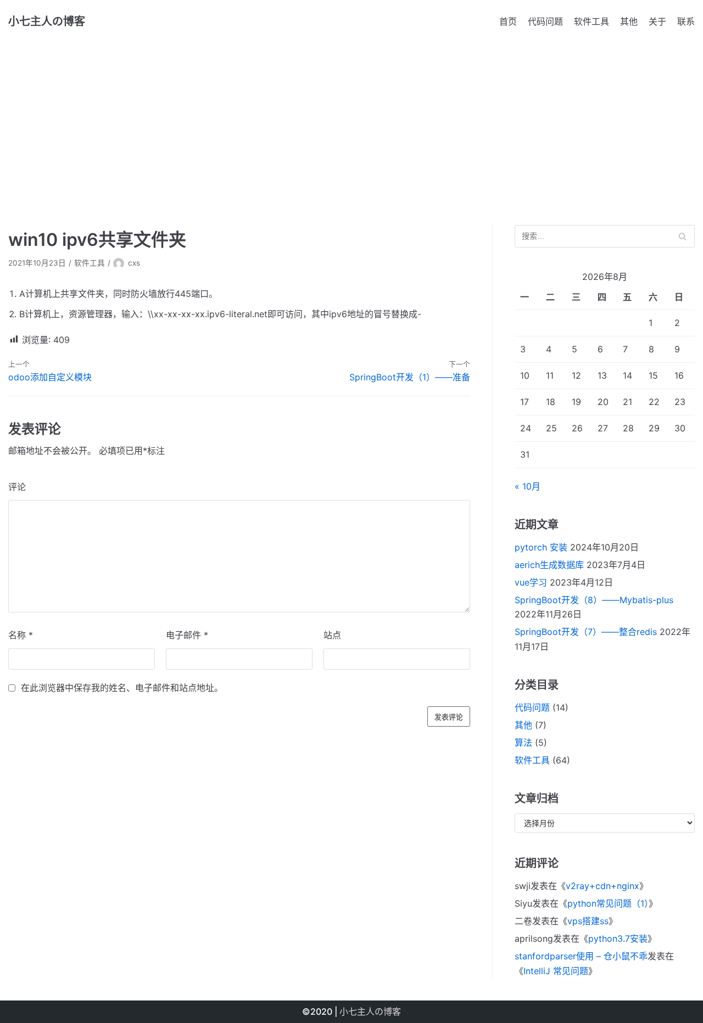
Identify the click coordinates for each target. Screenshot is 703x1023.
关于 (657, 21)
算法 (523, 742)
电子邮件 (187, 634)
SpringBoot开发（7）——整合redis (586, 631)
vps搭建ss (588, 920)
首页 (508, 21)
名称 (20, 634)
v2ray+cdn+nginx (602, 885)
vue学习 (531, 582)
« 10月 (527, 486)
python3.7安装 (618, 938)
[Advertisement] (351, 126)
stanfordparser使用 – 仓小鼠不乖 (581, 956)
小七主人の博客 (370, 1011)
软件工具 (591, 21)
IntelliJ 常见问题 (555, 970)
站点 (332, 634)
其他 (629, 21)
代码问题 (545, 21)
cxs (134, 262)
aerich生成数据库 (549, 564)
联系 (686, 21)
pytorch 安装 (541, 547)
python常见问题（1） (608, 903)
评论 (17, 486)
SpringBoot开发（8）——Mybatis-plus (594, 599)
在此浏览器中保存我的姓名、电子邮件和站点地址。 (122, 687)
